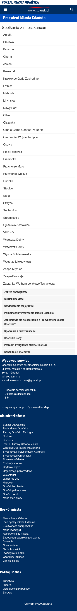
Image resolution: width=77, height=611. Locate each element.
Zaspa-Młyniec (12, 269)
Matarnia (8, 93)
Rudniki (8, 181)
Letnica (8, 86)
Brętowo (8, 42)
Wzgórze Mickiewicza (17, 261)
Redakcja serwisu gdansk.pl (20, 390)
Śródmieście (11, 218)
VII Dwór (8, 232)
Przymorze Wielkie (15, 174)
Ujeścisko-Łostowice (16, 225)
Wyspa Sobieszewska (17, 254)
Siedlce (8, 188)
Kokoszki (9, 71)
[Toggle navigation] (5, 9)
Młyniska (9, 100)
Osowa (7, 144)
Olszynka (9, 122)
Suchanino (10, 210)
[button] (71, 9)
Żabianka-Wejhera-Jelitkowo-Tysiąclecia (29, 283)
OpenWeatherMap (38, 407)
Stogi (6, 196)
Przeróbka (9, 159)
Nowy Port (9, 108)
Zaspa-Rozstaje (13, 276)
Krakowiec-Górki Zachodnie (21, 78)
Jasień (7, 64)
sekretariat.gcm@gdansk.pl (25, 380)
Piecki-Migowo (12, 152)
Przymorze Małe (13, 166)
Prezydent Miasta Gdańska (24, 18)
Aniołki (7, 34)
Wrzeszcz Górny (13, 247)
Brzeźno (8, 49)
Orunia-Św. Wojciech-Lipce (20, 137)
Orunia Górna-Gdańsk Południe (23, 130)
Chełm (7, 56)
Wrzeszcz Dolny (13, 239)
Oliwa (7, 115)
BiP (7, 397)
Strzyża (8, 203)
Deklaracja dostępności (18, 393)
